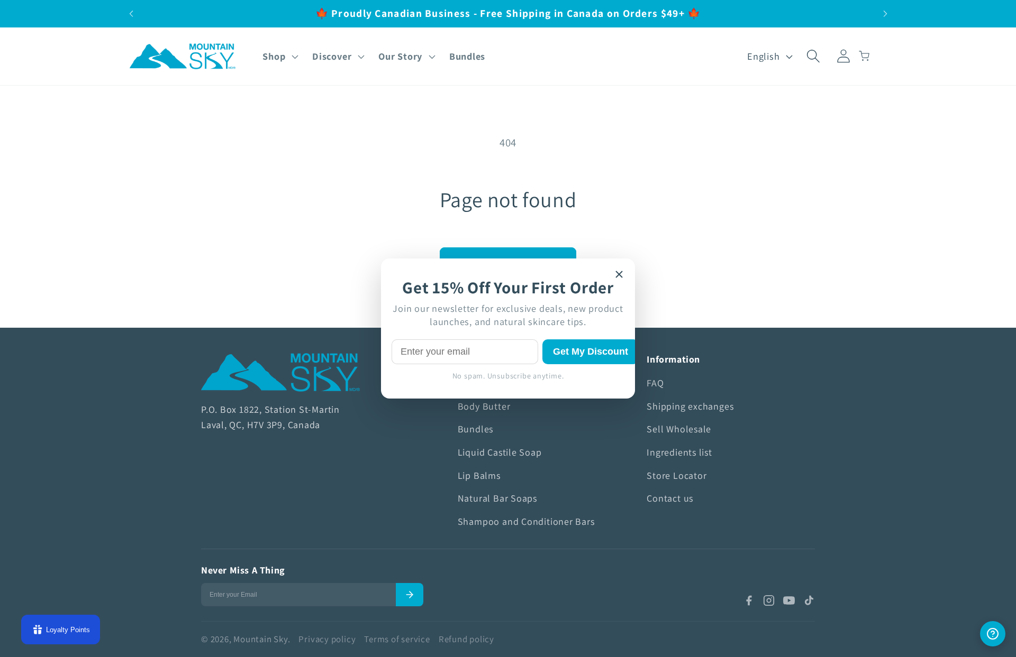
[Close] (619, 274)
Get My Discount (590, 351)
